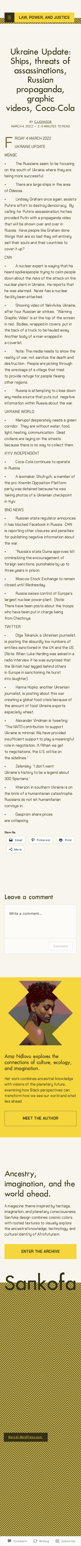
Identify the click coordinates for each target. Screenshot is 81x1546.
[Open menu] (9, 17)
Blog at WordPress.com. (25, 1437)
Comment (60, 946)
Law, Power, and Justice (44, 17)
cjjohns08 (43, 122)
